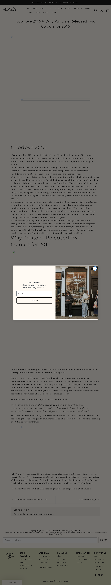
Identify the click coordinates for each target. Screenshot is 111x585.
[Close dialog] (95, 268)
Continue (34, 300)
